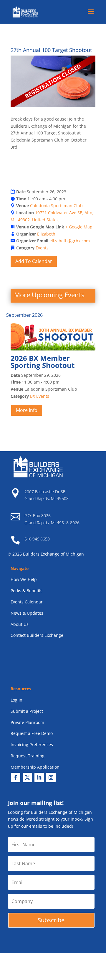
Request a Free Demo (32, 733)
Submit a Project (27, 711)
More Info (26, 410)
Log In (16, 700)
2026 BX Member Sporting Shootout (42, 361)
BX (32, 396)
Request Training (27, 756)
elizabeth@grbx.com (69, 240)
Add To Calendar (33, 261)
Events (42, 248)
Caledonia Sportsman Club (56, 205)
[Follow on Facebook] (15, 777)
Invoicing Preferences (32, 744)
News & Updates (27, 613)
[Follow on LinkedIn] (39, 777)
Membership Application (35, 767)
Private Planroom (27, 722)
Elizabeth (46, 234)
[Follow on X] (27, 777)
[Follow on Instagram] (51, 777)
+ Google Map (78, 227)
